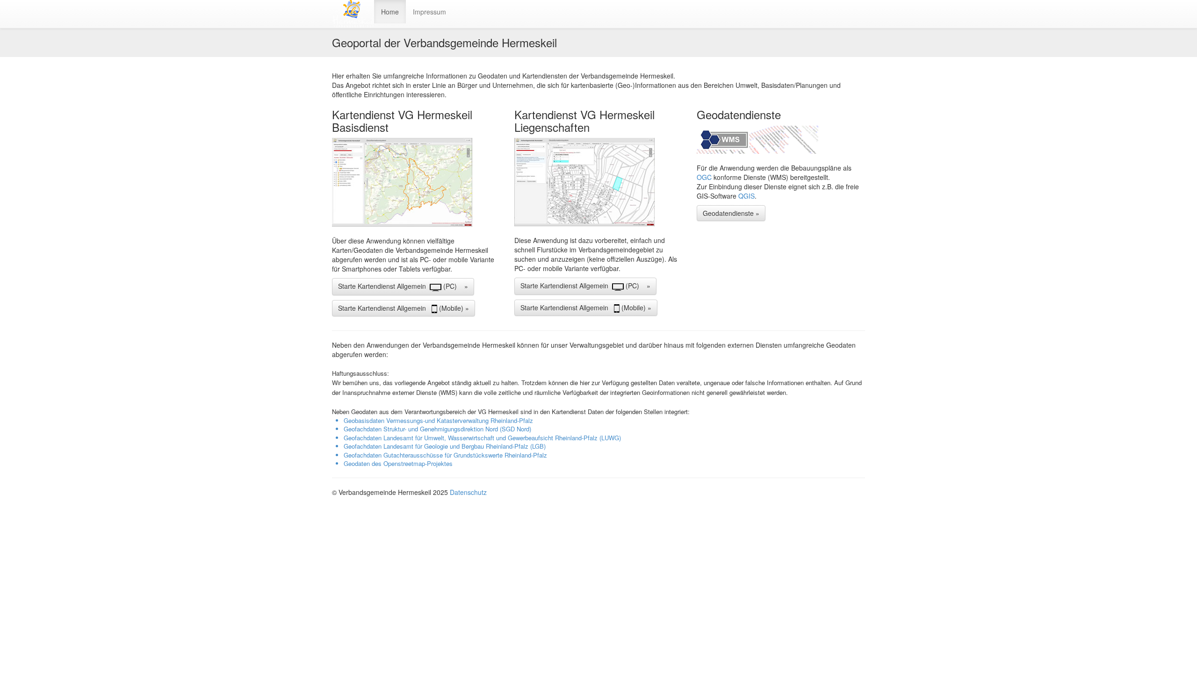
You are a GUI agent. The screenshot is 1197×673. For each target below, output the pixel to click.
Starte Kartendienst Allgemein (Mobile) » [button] (403, 308)
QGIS (746, 195)
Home (390, 11)
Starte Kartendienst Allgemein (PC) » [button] (403, 286)
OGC (705, 177)
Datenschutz (468, 492)
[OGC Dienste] (781, 140)
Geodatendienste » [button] (731, 213)
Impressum (429, 11)
